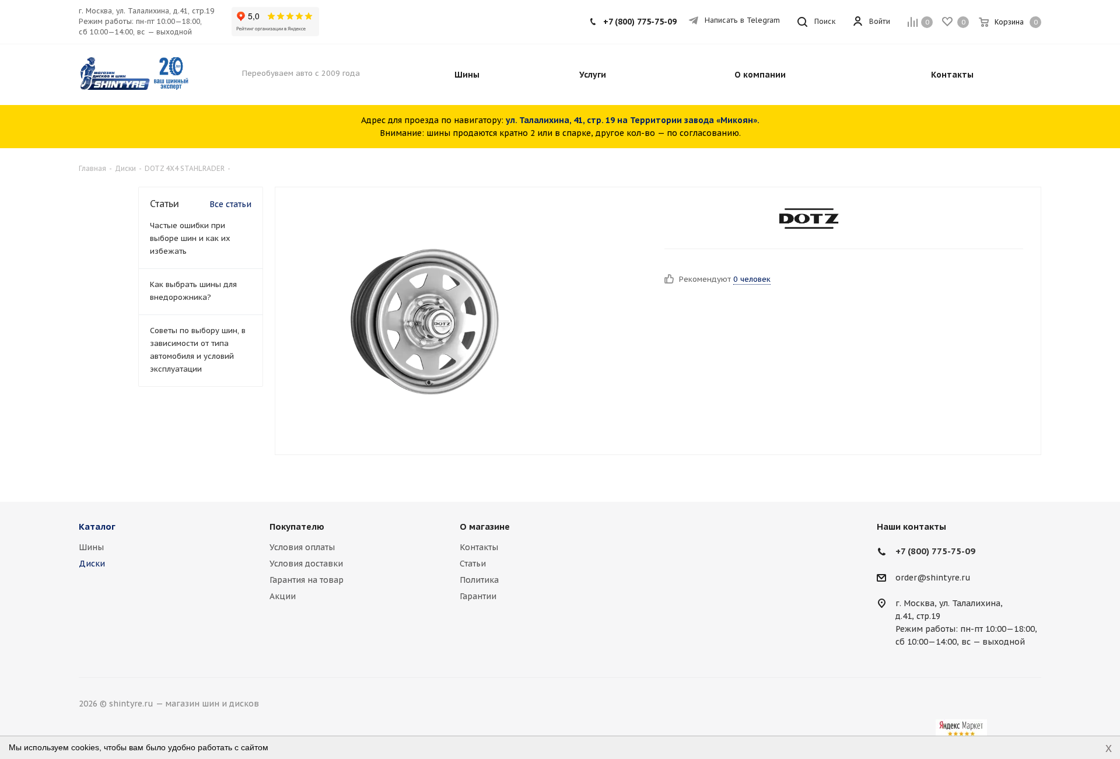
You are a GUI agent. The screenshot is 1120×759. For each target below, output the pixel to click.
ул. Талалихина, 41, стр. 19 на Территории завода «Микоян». (633, 120)
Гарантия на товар (307, 580)
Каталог (97, 526)
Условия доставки (306, 563)
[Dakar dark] (425, 321)
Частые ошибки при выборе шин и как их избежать (190, 238)
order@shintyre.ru (933, 577)
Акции (283, 596)
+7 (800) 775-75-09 (640, 21)
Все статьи (230, 204)
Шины (91, 547)
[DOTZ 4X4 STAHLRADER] (809, 219)
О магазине (485, 526)
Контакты (479, 547)
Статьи (473, 563)
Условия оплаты (302, 547)
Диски (92, 563)
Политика (479, 580)
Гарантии (478, 596)
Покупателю (297, 526)
